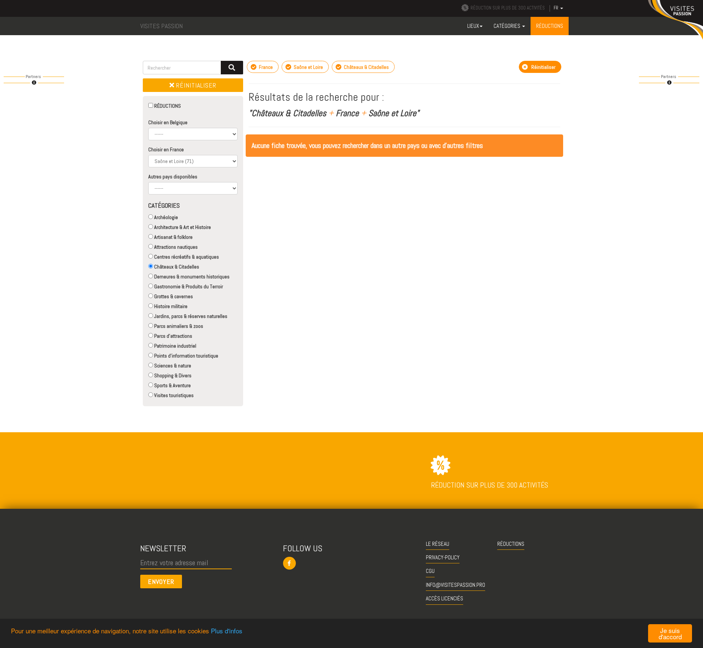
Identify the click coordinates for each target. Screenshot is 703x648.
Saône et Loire (308, 67)
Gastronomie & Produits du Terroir (188, 286)
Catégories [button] (507, 25)
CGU (430, 570)
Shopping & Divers (172, 375)
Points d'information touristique (185, 355)
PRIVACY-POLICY (443, 557)
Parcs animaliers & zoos (178, 326)
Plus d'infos (226, 630)
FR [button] (556, 8)
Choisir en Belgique (167, 122)
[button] (351, 563)
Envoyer (161, 581)
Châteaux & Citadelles (176, 266)
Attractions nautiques (175, 247)
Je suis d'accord (670, 633)
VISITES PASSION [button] (161, 26)
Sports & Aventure (172, 385)
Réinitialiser (195, 85)
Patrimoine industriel (174, 345)
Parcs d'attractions (172, 336)
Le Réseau (437, 543)
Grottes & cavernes (173, 296)
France (265, 67)
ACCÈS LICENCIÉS (444, 598)
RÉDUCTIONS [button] (549, 25)
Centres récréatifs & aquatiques (186, 256)
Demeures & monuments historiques (191, 276)
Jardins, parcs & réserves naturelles (190, 316)
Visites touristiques (173, 395)
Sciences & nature (172, 365)
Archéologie (165, 217)
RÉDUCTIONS (167, 106)
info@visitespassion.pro (455, 584)
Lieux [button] (473, 25)
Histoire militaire (170, 306)
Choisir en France (166, 149)
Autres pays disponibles (172, 176)
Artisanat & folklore (173, 237)
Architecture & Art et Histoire (182, 227)
